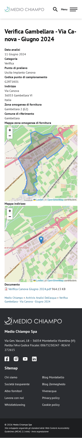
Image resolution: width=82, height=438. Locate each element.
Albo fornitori (13, 391)
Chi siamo (11, 377)
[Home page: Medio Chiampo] (27, 9)
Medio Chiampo (14, 297)
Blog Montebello (53, 377)
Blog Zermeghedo (53, 384)
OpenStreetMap (55, 199)
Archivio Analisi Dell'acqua (41, 297)
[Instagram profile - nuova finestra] (16, 359)
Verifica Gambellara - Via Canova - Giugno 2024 (36, 299)
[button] (10, 130)
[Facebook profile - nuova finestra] (7, 359)
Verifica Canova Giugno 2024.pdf (29, 289)
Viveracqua (49, 391)
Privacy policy (50, 398)
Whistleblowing (15, 405)
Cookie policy (50, 405)
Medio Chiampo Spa (21, 331)
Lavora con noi (14, 398)
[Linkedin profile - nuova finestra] (34, 359)
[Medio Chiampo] (41, 321)
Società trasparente (17, 384)
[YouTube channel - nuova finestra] (25, 359)
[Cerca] (55, 9)
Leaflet (39, 199)
